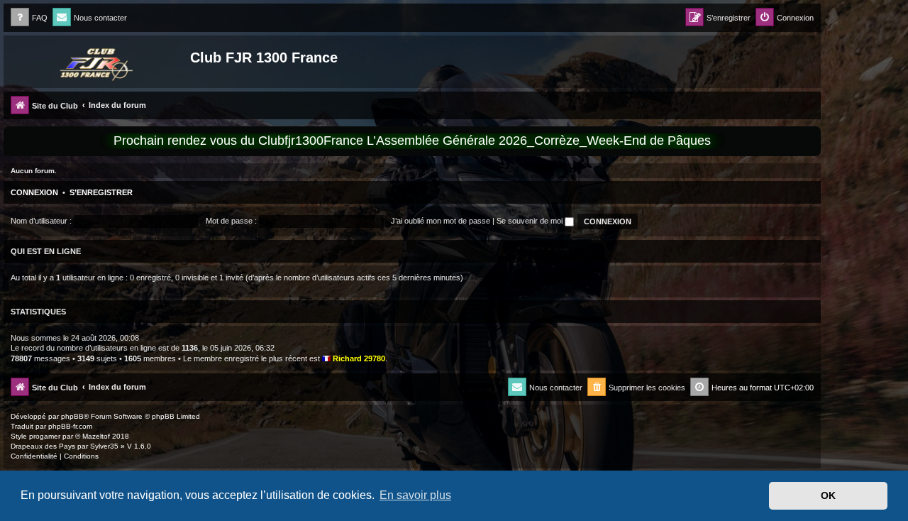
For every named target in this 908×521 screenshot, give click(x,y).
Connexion (34, 192)
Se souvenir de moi (531, 220)
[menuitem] (29, 18)
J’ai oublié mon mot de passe (440, 220)
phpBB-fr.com (70, 426)
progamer (44, 436)
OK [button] (828, 495)
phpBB (72, 416)
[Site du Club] (98, 61)
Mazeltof (96, 436)
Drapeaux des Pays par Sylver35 (64, 446)
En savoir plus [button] (415, 495)
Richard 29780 (359, 358)
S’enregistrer (101, 192)
